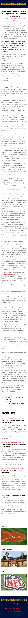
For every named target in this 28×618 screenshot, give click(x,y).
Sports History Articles (18, 418)
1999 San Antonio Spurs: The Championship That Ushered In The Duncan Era (14, 13)
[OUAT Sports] (13, 4)
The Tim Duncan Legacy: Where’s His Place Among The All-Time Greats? (13, 402)
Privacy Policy (8, 608)
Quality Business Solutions (16, 613)
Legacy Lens (6, 18)
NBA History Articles (16, 18)
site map (15, 608)
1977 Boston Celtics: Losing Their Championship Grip (12, 421)
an (8, 87)
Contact (20, 608)
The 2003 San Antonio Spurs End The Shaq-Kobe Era (14, 398)
